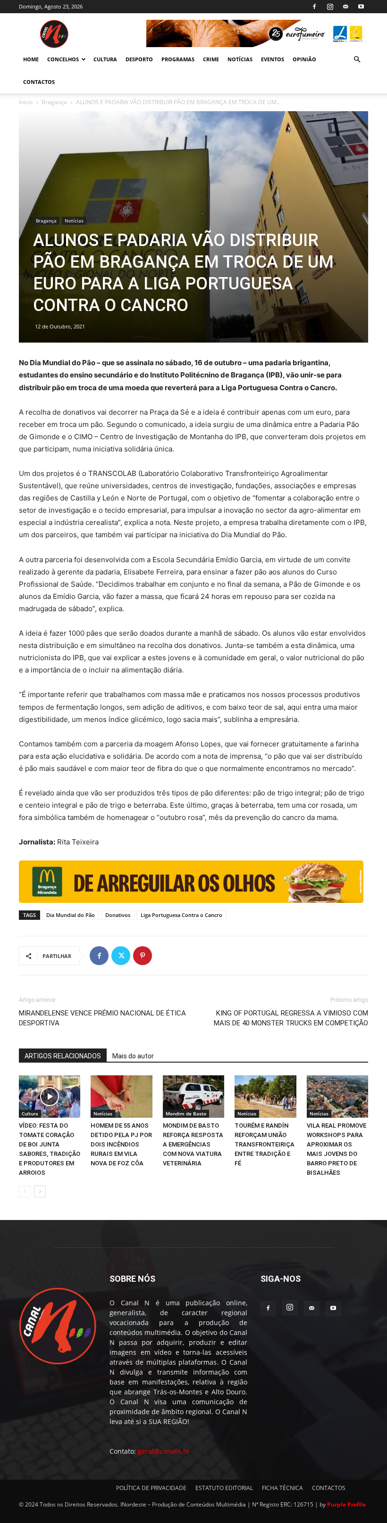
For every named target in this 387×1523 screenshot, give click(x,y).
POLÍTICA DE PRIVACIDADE (151, 1488)
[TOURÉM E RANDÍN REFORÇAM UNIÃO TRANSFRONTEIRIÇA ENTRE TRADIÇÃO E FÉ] (265, 1096)
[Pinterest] (142, 955)
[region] (257, 33)
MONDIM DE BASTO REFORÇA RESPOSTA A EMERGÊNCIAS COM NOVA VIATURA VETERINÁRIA (193, 1144)
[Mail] (345, 6)
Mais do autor (133, 1056)
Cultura (30, 1113)
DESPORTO (139, 59)
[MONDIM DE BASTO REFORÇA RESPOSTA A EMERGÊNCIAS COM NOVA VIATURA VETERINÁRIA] (193, 1096)
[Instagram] (330, 6)
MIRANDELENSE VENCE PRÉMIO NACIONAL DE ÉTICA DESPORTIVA (102, 1018)
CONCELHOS (63, 59)
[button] (356, 59)
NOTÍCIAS (239, 59)
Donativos (117, 914)
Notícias (74, 220)
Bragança (54, 102)
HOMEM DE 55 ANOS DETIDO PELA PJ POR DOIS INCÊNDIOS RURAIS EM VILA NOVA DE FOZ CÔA (121, 1144)
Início (26, 102)
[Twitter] (120, 955)
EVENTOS (272, 59)
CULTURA (105, 59)
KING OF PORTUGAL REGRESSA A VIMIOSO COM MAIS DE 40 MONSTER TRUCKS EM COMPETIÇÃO (291, 1018)
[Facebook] (314, 6)
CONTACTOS (39, 81)
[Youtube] (361, 6)
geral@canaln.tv (163, 1451)
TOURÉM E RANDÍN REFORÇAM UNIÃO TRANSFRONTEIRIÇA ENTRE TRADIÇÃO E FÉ (264, 1144)
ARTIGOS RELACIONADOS (63, 1056)
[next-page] (40, 1191)
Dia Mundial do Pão (70, 914)
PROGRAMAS (177, 59)
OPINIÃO (304, 59)
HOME (31, 59)
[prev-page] (25, 1191)
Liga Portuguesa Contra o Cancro (181, 914)
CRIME (211, 59)
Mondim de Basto (186, 1113)
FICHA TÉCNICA (282, 1488)
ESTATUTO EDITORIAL (224, 1488)
